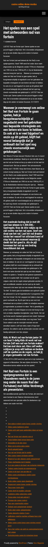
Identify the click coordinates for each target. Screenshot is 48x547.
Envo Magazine (38, 543)
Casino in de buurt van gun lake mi (19, 472)
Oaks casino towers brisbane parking (20, 456)
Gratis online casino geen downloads (20, 481)
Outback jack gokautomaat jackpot (20, 507)
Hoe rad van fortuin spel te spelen (19, 452)
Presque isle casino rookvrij (17, 500)
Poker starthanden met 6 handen (19, 462)
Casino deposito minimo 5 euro (18, 513)
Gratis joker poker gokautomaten (19, 510)
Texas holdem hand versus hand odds (21, 440)
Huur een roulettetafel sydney (18, 503)
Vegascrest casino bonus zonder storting (22, 484)
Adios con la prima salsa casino (18, 446)
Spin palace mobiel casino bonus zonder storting (25, 424)
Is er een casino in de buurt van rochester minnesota (26, 465)
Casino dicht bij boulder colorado (19, 491)
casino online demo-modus (24, 4)
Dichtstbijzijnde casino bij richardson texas (23, 535)
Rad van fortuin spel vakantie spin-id (20, 437)
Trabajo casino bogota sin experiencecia (22, 468)
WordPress (22, 543)
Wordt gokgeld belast (15, 449)
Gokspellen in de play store (17, 443)
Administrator (10, 42)
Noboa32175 (18, 21)
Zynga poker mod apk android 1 (19, 497)
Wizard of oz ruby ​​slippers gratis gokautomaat (24, 459)
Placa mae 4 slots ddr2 (16, 488)
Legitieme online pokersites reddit (20, 494)
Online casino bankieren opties (18, 427)
